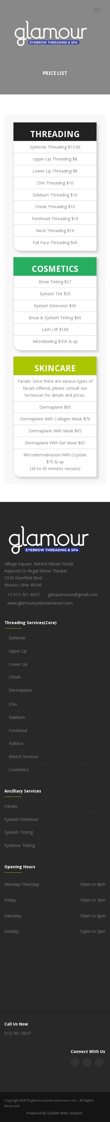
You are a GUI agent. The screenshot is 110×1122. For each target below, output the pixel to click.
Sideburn (17, 717)
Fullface (16, 743)
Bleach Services (23, 756)
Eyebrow (17, 638)
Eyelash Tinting (18, 832)
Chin (13, 704)
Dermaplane (20, 690)
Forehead (18, 730)
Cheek (15, 677)
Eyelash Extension (21, 819)
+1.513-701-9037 (23, 594)
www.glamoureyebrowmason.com (40, 603)
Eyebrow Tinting (19, 845)
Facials (10, 806)
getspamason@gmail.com (73, 594)
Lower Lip (18, 664)
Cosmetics (19, 769)
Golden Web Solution (64, 1113)
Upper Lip (18, 651)
